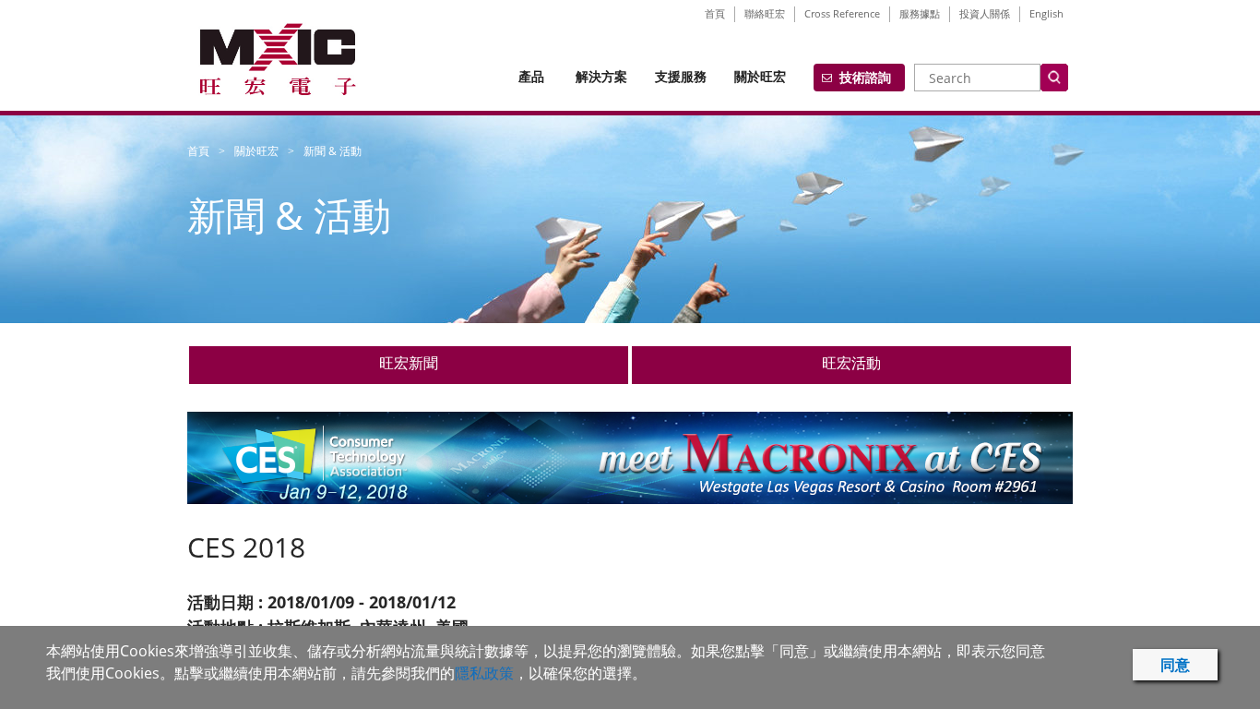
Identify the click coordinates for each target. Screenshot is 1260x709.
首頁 (715, 13)
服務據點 (919, 13)
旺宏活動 (851, 363)
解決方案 (601, 76)
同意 (1175, 665)
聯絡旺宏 (764, 13)
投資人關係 (984, 13)
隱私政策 (484, 673)
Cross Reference (842, 13)
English (1046, 13)
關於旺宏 (760, 76)
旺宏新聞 (408, 363)
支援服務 (681, 76)
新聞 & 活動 (332, 151)
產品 (531, 76)
